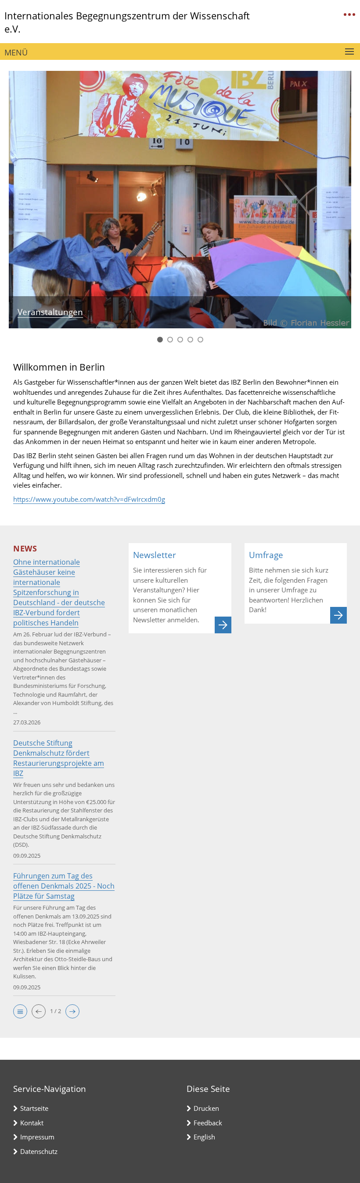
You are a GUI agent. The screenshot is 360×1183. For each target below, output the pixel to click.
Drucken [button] (206, 1108)
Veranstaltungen (50, 312)
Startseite (34, 1108)
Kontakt (31, 1122)
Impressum (37, 1136)
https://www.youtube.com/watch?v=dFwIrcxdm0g (89, 499)
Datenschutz (39, 1151)
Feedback (208, 1122)
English (204, 1136)
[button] (20, 1011)
